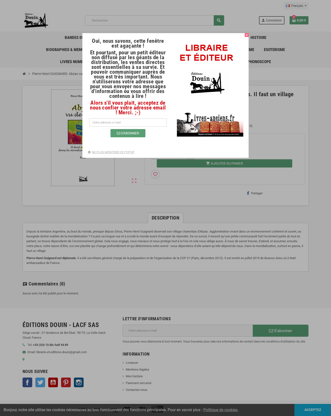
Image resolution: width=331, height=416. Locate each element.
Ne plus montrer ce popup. (113, 152)
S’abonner (129, 133)
